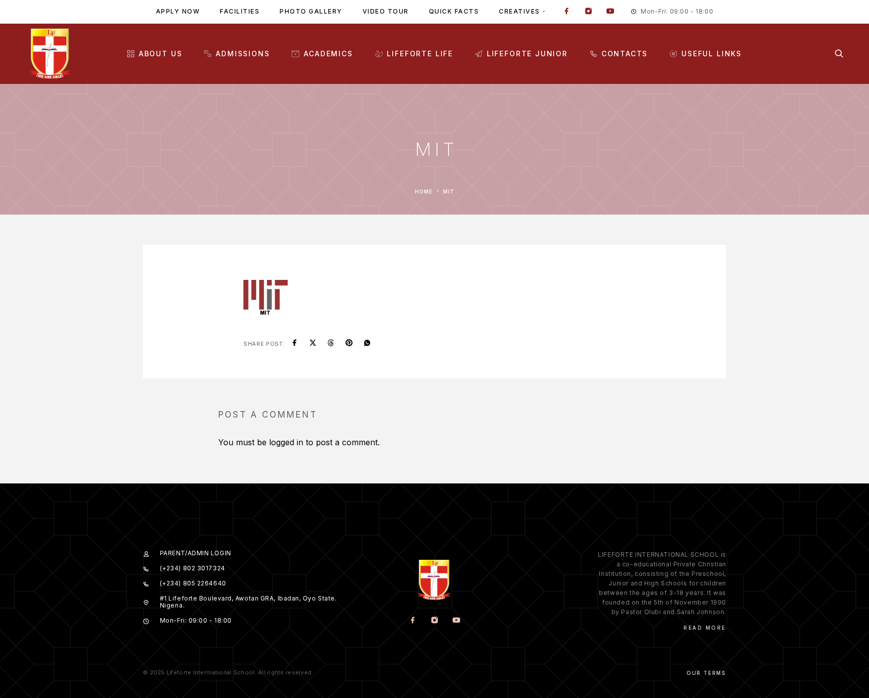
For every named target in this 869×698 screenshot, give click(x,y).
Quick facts (454, 11)
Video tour (386, 11)
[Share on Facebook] (295, 344)
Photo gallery (311, 11)
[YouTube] (610, 12)
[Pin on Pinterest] (349, 344)
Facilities (239, 11)
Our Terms (706, 673)
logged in (286, 442)
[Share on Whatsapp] (367, 344)
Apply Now (178, 11)
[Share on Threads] (331, 344)
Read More (704, 628)
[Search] (839, 53)
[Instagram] (588, 12)
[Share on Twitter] (313, 344)
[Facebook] (567, 12)
